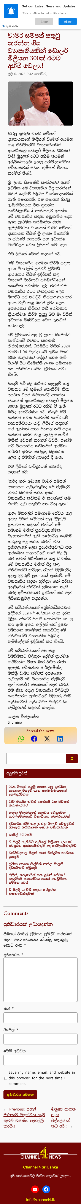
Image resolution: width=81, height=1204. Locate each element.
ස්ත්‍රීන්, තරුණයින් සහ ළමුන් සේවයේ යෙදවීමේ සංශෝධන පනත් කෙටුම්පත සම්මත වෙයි (38, 878)
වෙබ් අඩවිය (14, 1051)
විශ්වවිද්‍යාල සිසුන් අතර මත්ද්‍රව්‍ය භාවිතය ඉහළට (41, 855)
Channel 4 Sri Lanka (40, 1167)
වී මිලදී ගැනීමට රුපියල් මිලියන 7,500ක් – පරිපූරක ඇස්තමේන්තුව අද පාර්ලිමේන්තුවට (42, 844)
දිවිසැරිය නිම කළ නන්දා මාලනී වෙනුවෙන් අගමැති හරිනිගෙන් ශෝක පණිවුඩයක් (41, 825)
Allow (67, 21)
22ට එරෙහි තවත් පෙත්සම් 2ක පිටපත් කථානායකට (39, 803)
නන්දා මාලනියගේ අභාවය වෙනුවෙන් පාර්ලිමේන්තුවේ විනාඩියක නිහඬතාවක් (39, 814)
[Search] (72, 758)
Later (44, 21)
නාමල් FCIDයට (20, 835)
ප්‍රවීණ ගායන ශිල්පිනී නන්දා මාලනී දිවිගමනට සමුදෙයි (36, 866)
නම (8, 1008)
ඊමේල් (10, 1029)
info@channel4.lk (40, 1199)
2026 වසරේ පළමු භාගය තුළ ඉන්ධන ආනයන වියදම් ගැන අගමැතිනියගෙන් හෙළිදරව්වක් (38, 790)
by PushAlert (12, 26)
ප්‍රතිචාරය (13, 954)
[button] (21, 738)
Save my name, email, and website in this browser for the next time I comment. (42, 1078)
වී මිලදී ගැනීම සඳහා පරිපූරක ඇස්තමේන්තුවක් (32, 891)
